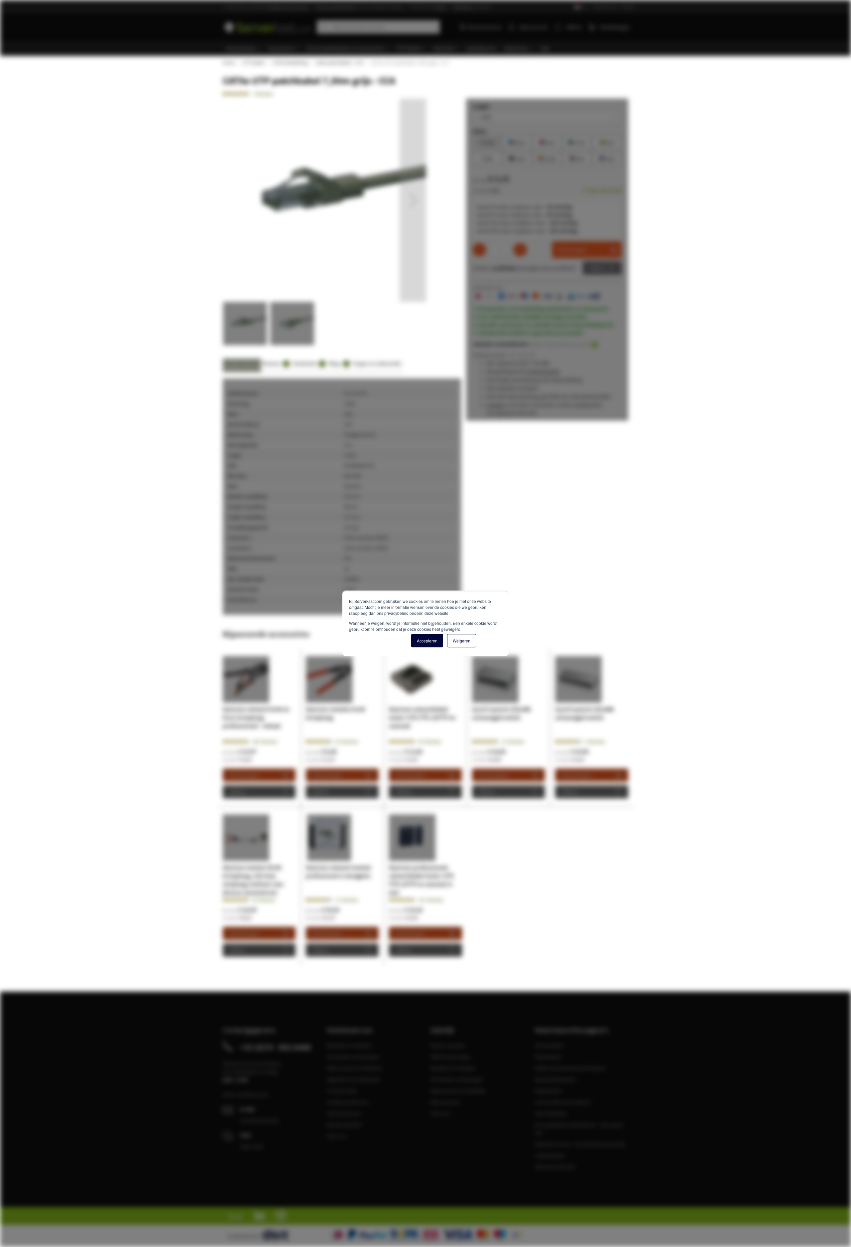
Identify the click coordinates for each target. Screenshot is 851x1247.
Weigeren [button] (461, 640)
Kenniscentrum (484, 27)
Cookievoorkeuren (348, 1102)
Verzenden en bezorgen (353, 1056)
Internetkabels (551, 1113)
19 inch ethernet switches (563, 1102)
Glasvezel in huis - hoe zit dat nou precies (580, 1144)
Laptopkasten (550, 1155)
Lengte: (481, 106)
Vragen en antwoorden (377, 363)
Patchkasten (548, 1056)
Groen (577, 142)
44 (429, 742)
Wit (487, 158)
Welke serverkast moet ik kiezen (570, 1068)
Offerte (597, 268)
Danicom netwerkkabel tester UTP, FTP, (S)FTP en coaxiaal (422, 717)
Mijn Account (444, 1102)
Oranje (547, 158)
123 (430, 900)
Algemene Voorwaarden (353, 1079)
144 (264, 742)
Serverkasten (549, 1045)
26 (346, 742)
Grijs (487, 142)
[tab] (242, 365)
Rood (547, 142)
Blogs (338, 363)
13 (346, 900)
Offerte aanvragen (450, 1056)
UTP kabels (253, 63)
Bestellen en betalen (349, 1045)
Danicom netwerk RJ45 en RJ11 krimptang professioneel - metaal (256, 717)
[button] (413, 200)
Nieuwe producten (555, 1166)
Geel (607, 142)
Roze (577, 158)
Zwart (517, 158)
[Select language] (580, 7)
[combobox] (378, 27)
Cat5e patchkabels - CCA (339, 63)
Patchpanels (548, 1090)
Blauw (517, 142)
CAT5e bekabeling (289, 63)
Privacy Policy (342, 1090)
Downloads (308, 363)
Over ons (337, 1136)
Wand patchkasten (555, 1079)
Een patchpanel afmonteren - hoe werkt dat (579, 1128)
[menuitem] (243, 48)
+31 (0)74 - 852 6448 (275, 1047)
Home (229, 63)
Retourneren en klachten (354, 1068)
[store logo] (267, 26)
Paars (607, 158)
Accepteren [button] (427, 640)
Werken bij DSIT (344, 1124)
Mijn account (533, 27)
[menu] (428, 48)
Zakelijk (628, 6)
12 (512, 742)
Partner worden (447, 1045)
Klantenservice (605, 6)
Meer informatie (241, 363)
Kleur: (480, 131)
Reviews (275, 363)
